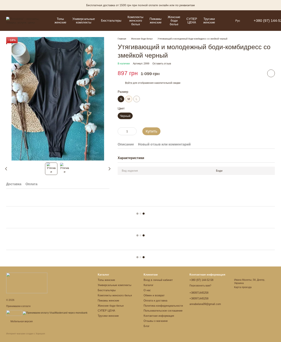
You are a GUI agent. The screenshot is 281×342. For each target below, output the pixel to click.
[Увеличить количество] (133, 131)
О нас (147, 290)
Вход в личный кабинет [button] (158, 280)
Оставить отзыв (161, 63)
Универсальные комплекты (83, 20)
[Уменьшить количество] (121, 131)
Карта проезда (243, 287)
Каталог (148, 285)
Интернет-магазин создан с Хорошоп (25, 333)
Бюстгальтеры (111, 20)
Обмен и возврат (154, 295)
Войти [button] (128, 82)
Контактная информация (159, 315)
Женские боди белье (174, 20)
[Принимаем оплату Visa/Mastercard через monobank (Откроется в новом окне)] (55, 312)
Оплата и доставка (155, 300)
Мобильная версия (21, 321)
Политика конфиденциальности (163, 305)
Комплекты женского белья (135, 20)
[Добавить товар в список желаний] (271, 73)
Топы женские (60, 20)
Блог (147, 326)
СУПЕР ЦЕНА (191, 20)
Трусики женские (209, 20)
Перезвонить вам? (200, 285)
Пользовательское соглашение (163, 310)
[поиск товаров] (225, 20)
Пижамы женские (155, 20)
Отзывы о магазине (156, 320)
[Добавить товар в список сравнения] (259, 73)
